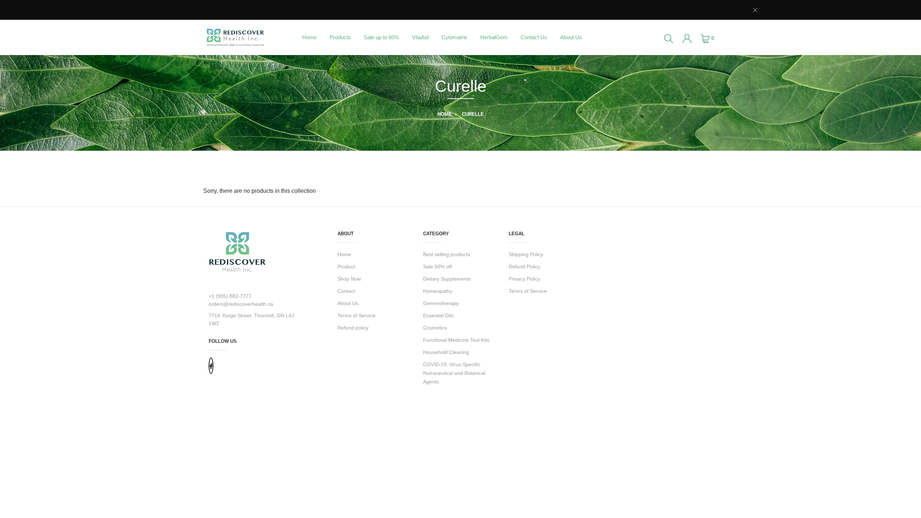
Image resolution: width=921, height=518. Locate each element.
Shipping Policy (526, 254)
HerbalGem (494, 37)
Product (346, 266)
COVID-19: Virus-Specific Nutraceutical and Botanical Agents (454, 373)
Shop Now (349, 279)
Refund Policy (524, 266)
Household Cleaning (446, 352)
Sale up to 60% (381, 37)
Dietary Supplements (447, 279)
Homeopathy (437, 291)
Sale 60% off (437, 266)
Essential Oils (438, 315)
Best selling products (446, 254)
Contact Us (534, 37)
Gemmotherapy (441, 303)
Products (340, 37)
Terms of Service (356, 315)
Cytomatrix (454, 37)
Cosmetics (435, 328)
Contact (346, 291)
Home (309, 37)
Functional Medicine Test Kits (456, 340)
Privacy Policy (524, 279)
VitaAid (420, 37)
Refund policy (352, 328)
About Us (571, 37)
